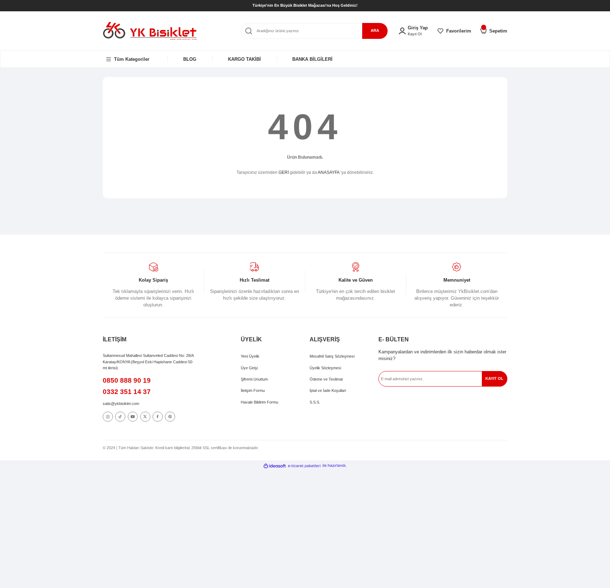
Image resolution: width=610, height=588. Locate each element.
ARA (375, 30)
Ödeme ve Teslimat (326, 379)
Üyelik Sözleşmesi (325, 368)
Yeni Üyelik (250, 356)
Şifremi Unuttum (254, 379)
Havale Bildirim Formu (259, 402)
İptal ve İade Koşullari (328, 390)
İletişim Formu (253, 390)
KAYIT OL (494, 378)
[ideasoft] (274, 465)
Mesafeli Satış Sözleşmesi (332, 356)
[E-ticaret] (304, 465)
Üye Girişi (249, 368)
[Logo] (150, 30)
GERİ (284, 172)
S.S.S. (315, 402)
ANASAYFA (328, 172)
